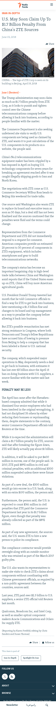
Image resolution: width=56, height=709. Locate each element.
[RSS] (12, 677)
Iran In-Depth (11, 13)
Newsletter (12, 705)
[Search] (46, 705)
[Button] (50, 44)
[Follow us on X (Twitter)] (5, 677)
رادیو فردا (31, 705)
